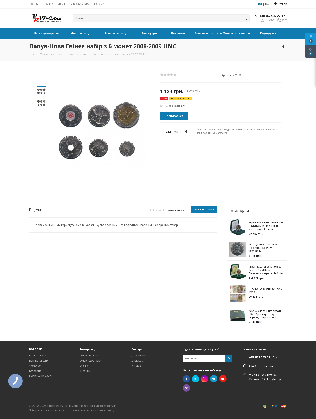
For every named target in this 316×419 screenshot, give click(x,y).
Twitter (195, 378)
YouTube (223, 378)
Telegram (213, 378)
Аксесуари (35, 365)
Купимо (136, 365)
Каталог (35, 349)
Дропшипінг (139, 355)
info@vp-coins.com (261, 366)
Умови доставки (90, 360)
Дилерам (137, 360)
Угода (84, 365)
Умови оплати (89, 355)
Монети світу (37, 355)
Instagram (204, 378)
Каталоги (35, 371)
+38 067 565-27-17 (272, 16)
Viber (186, 388)
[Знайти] (245, 18)
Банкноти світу (39, 360)
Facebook (186, 378)
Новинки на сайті (40, 376)
